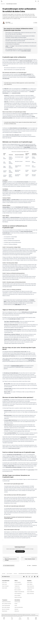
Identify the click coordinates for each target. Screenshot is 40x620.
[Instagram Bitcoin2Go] (26, 576)
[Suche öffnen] (36, 1)
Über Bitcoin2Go (17, 601)
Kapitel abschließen (20, 551)
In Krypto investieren (18, 584)
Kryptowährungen (25, 113)
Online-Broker (29, 589)
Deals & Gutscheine (30, 593)
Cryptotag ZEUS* (23, 436)
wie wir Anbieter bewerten (18, 616)
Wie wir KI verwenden (5, 609)
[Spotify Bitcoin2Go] (34, 576)
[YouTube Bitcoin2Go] (23, 576)
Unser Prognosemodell (6, 605)
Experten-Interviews (18, 597)
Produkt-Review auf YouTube (13, 448)
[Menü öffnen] (38, 3)
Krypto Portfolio (31, 469)
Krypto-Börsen (29, 582)
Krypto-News (4, 582)
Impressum (16, 609)
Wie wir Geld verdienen (6, 607)
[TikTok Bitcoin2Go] (31, 576)
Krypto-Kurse (4, 584)
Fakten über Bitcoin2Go (19, 607)
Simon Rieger (8, 22)
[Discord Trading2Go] (37, 576)
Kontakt (16, 603)
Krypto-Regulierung (18, 593)
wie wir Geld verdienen (9, 616)
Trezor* (12, 45)
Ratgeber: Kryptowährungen (19, 591)
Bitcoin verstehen (18, 589)
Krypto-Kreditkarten (30, 591)
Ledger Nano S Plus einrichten (21, 268)
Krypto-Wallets (29, 584)
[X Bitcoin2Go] (29, 576)
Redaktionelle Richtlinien (6, 601)
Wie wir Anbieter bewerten (6, 603)
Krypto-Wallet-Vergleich (26, 50)
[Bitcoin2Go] (1, 1)
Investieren (3, 3)
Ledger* (6, 45)
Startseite (3, 573)
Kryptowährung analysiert (13, 59)
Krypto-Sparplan (17, 595)
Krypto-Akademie (9, 573)
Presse (16, 605)
